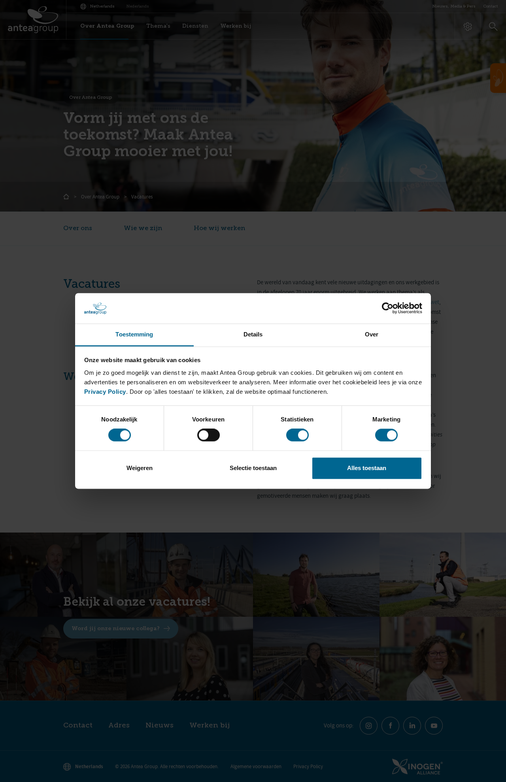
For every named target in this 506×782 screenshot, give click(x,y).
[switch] (208, 435)
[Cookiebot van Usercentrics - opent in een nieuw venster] (387, 308)
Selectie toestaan (253, 468)
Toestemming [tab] (134, 334)
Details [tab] (253, 334)
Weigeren (139, 468)
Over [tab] (371, 334)
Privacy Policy (105, 391)
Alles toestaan (366, 468)
